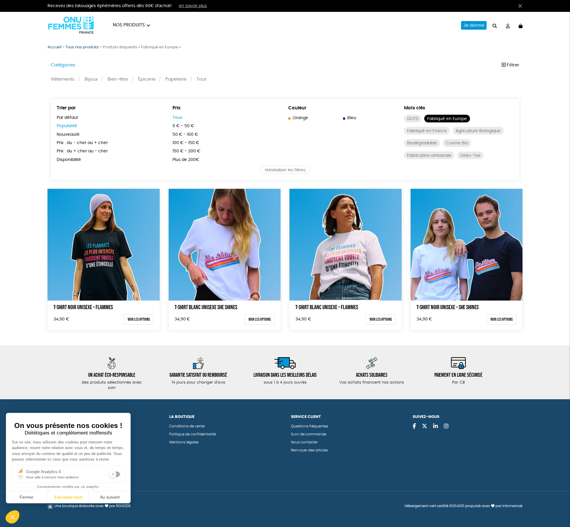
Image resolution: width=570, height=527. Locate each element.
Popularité (67, 126)
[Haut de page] (558, 503)
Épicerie (147, 79)
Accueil (54, 47)
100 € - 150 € (185, 143)
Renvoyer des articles (309, 450)
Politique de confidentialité (192, 434)
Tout (201, 79)
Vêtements (63, 79)
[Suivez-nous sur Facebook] (414, 426)
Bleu (351, 118)
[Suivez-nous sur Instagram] (446, 426)
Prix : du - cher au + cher (82, 143)
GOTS (412, 119)
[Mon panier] (520, 25)
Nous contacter (304, 442)
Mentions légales (184, 442)
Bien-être (117, 79)
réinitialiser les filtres (285, 170)
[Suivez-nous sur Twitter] (424, 426)
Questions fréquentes (309, 426)
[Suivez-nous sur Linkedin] (435, 426)
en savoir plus (193, 6)
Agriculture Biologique (478, 131)
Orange (300, 118)
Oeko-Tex (470, 156)
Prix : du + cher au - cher (82, 151)
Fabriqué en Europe (447, 119)
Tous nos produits (82, 47)
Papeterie (175, 79)
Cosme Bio (457, 143)
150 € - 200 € (186, 151)
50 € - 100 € (185, 134)
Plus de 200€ (185, 160)
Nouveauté (68, 134)
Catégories (63, 65)
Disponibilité (69, 160)
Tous (177, 118)
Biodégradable (422, 143)
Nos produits (129, 25)
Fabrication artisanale (429, 156)
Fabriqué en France (427, 131)
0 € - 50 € (183, 126)
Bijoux (91, 79)
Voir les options (139, 319)
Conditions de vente (187, 426)
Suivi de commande (308, 434)
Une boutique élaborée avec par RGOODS (92, 506)
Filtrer (512, 65)
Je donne (473, 25)
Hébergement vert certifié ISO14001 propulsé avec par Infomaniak (463, 506)
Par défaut (67, 118)
